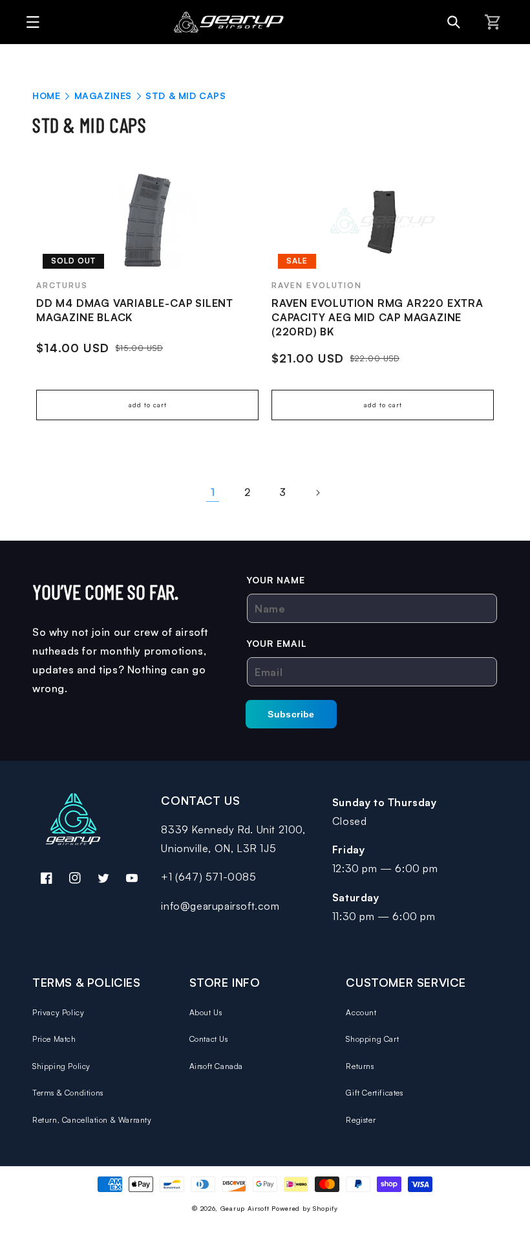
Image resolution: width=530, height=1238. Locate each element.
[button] (29, 22)
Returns (360, 1066)
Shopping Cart (372, 1039)
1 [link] (213, 492)
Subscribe (291, 714)
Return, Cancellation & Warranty (92, 1120)
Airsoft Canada (216, 1066)
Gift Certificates (374, 1092)
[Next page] (317, 492)
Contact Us (208, 1039)
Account (361, 1012)
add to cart (148, 405)
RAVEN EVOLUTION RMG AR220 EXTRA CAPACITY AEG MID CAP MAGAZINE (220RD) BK (377, 317)
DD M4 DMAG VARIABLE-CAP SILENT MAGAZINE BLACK (134, 310)
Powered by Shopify (304, 1208)
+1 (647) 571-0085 (208, 876)
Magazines (104, 95)
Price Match (54, 1039)
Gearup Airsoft (245, 1208)
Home (46, 95)
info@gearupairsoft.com (220, 905)
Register (361, 1120)
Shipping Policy (61, 1066)
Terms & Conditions (67, 1092)
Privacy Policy (58, 1012)
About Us (205, 1012)
